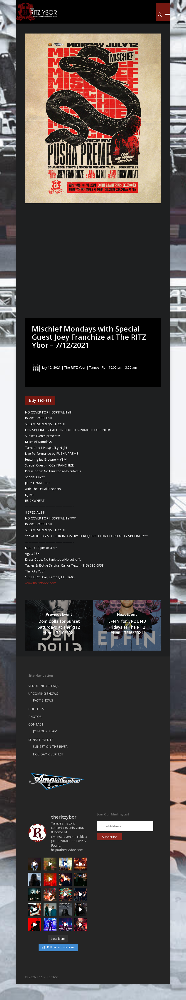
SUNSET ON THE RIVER (50, 746)
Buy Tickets (40, 400)
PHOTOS (35, 716)
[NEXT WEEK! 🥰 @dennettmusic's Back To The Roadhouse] (34, 864)
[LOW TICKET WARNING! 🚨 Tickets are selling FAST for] (34, 909)
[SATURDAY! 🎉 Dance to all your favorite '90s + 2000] (80, 894)
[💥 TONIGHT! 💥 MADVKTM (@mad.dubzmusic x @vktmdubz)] (80, 864)
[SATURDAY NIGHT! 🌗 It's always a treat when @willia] (65, 894)
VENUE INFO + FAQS (43, 686)
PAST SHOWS (43, 700)
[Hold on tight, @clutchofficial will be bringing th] (50, 924)
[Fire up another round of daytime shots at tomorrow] (65, 864)
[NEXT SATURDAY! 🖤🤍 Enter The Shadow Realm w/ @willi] (65, 924)
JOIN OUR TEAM (45, 731)
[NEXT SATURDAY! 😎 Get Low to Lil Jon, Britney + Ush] (80, 924)
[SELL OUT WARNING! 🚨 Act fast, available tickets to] (80, 879)
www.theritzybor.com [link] (40, 583)
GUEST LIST (37, 709)
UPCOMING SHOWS (43, 693)
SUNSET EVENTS (40, 740)
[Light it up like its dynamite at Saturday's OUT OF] (65, 879)
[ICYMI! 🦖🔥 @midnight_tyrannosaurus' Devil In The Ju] (80, 909)
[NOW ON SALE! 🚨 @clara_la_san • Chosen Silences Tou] (34, 879)
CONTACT (36, 724)
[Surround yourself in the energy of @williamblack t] (50, 864)
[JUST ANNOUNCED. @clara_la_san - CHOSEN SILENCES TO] (65, 909)
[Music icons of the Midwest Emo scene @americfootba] (34, 924)
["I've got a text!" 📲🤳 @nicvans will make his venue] (50, 894)
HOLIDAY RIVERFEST (48, 754)
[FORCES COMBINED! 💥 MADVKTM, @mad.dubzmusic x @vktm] (34, 894)
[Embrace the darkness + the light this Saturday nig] (50, 879)
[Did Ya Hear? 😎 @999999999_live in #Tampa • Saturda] (50, 909)
